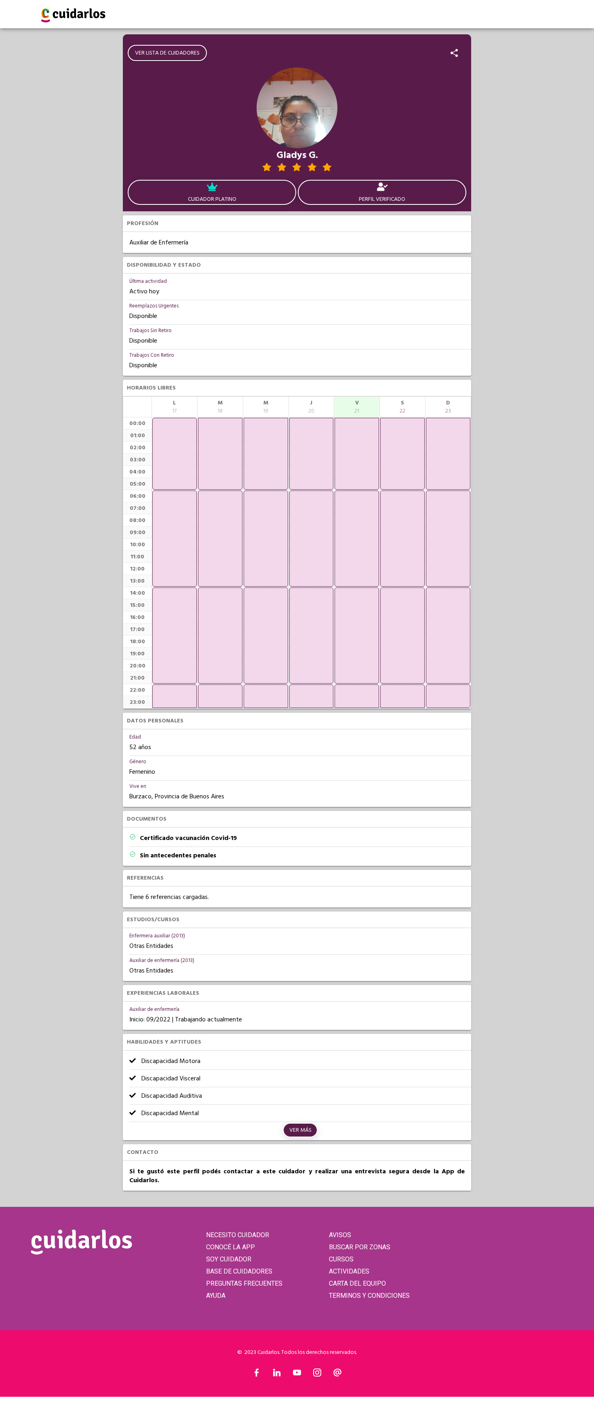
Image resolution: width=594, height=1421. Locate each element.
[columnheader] (175, 407)
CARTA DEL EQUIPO (357, 1283)
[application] (174, 454)
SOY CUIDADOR (228, 1259)
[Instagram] (317, 1374)
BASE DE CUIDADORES (239, 1271)
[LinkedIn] (277, 1374)
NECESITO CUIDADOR (237, 1235)
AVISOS (340, 1235)
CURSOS (341, 1259)
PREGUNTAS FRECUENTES (244, 1283)
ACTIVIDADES (349, 1271)
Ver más (300, 1130)
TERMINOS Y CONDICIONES (369, 1295)
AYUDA (215, 1295)
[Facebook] (257, 1374)
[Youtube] (297, 1374)
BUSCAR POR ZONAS (359, 1247)
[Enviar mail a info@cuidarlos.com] (337, 1374)
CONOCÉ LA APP (230, 1247)
